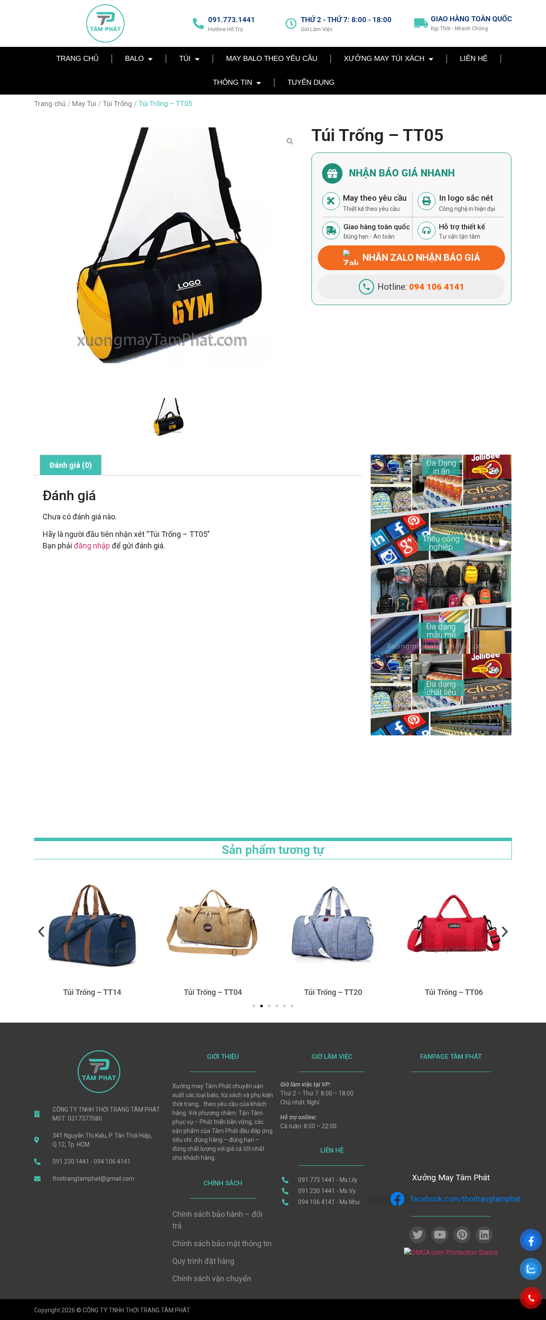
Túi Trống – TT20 (280, 992)
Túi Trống (117, 104)
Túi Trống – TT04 (159, 992)
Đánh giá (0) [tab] (70, 465)
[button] (41, 931)
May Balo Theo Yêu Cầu (271, 59)
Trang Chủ (77, 59)
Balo (134, 59)
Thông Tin (232, 82)
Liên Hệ (474, 59)
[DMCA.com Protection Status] (451, 1252)
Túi (185, 59)
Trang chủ (50, 104)
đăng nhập (92, 545)
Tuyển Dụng (311, 82)
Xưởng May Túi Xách (384, 59)
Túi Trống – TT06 (400, 992)
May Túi (84, 104)
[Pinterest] (461, 1234)
